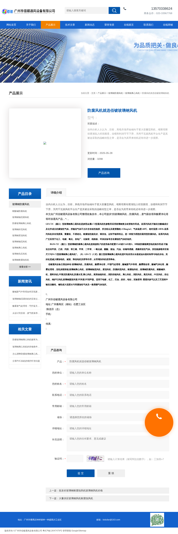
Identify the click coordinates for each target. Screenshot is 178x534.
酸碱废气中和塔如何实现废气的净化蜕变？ (27, 291)
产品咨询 (104, 172)
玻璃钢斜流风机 (19, 229)
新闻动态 (90, 24)
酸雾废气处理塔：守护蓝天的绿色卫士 (27, 306)
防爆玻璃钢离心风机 (21, 223)
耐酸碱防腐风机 (19, 211)
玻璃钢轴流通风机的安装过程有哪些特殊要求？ (27, 299)
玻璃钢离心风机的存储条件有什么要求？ (27, 346)
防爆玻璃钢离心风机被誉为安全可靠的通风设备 (27, 339)
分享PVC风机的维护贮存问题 (26, 361)
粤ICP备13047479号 (52, 530)
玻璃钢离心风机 (132, 93)
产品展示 (50, 24)
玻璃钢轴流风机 (19, 241)
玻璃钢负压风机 (19, 254)
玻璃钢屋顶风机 (19, 235)
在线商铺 (168, 24)
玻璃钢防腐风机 (115, 93)
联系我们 (148, 24)
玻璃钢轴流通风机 (20, 217)
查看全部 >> (25, 267)
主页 (93, 93)
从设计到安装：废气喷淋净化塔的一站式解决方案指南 (27, 313)
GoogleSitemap (78, 530)
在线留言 (129, 24)
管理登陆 (67, 530)
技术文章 (70, 24)
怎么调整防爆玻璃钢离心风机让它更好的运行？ (27, 354)
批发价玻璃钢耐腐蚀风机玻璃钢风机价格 (81, 490)
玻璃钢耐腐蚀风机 (20, 260)
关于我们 (31, 24)
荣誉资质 (109, 24)
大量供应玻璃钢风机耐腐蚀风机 (76, 498)
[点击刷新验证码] (95, 459)
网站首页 (11, 24)
